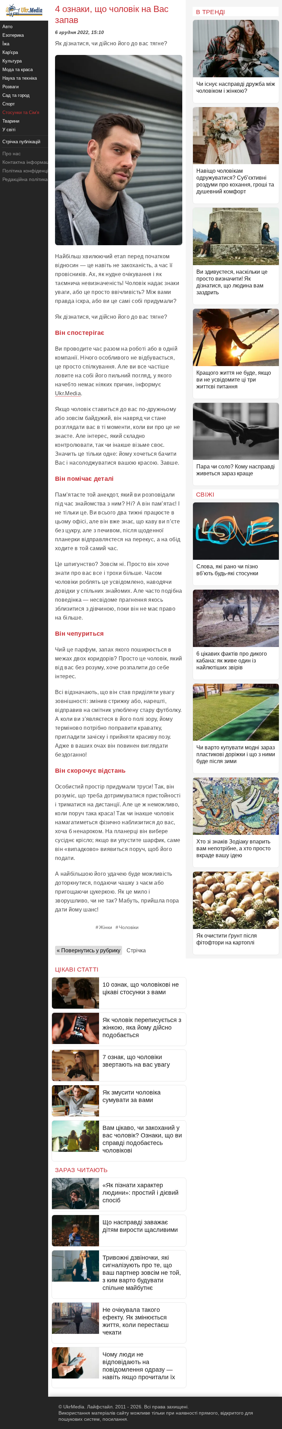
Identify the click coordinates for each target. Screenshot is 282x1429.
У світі (8, 129)
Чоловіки (129, 927)
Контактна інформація (27, 162)
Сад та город (16, 95)
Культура (12, 61)
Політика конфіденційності (32, 170)
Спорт (8, 103)
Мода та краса (17, 69)
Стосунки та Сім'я (20, 112)
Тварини (10, 121)
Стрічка (136, 950)
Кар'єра (10, 52)
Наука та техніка (19, 78)
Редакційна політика (25, 179)
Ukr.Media (68, 393)
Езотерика (13, 35)
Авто (7, 26)
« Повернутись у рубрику (88, 950)
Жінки (105, 927)
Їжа (5, 43)
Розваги (10, 86)
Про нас (11, 153)
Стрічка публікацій (21, 141)
